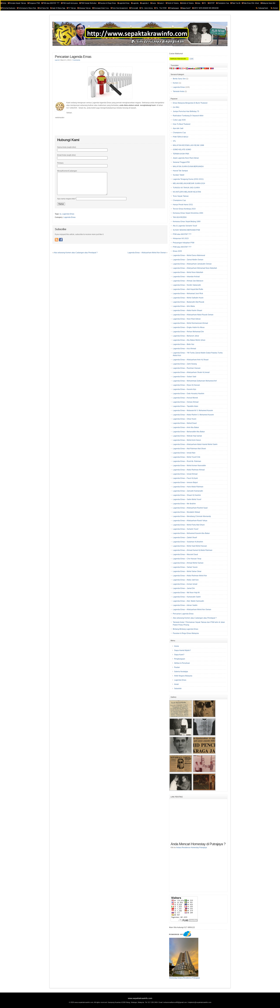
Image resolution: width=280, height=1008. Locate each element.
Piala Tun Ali (236, 3)
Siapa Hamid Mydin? (182, 650)
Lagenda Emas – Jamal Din (184, 588)
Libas (198, 3)
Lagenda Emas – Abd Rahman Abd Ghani (189, 449)
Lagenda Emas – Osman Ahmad (185, 402)
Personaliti (134, 8)
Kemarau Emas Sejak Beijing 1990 (187, 221)
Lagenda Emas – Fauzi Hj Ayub (185, 478)
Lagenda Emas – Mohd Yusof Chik (186, 457)
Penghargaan (174, 8)
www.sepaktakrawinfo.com (140, 998)
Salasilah (178, 688)
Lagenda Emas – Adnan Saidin (185, 605)
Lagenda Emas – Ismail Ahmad (185, 474)
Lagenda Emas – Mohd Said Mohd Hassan (190, 546)
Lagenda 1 (145, 3)
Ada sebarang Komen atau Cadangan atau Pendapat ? (76, 253)
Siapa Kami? (186, 8)
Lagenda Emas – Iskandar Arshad (186, 277)
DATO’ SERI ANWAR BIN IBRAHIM (206, 8)
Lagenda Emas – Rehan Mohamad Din (188, 332)
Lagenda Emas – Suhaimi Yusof (185, 529)
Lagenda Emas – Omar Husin (184, 419)
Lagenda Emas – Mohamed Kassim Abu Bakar (191, 533)
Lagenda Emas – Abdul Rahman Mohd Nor (190, 576)
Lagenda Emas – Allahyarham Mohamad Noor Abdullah (195, 268)
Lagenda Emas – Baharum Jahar (186, 336)
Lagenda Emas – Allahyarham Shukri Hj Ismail (191, 372)
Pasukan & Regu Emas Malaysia (186, 633)
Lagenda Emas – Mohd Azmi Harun (187, 440)
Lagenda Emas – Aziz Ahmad (184, 349)
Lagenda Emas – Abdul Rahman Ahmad (189, 470)
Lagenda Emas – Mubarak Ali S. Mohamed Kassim (193, 410)
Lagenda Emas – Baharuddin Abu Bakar (189, 432)
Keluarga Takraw (85, 8)
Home (4, 3)
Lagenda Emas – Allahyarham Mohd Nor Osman (147, 253)
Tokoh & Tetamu (173, 3)
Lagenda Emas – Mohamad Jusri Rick (188, 293)
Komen (275, 8)
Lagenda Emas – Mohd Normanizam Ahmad (190, 323)
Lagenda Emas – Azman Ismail (185, 584)
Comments (76, 60)
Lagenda (135, 3)
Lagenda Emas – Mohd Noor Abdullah (188, 272)
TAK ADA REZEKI (180, 217)
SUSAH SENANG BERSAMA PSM (186, 230)
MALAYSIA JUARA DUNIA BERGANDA (188, 166)
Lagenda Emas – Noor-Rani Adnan (187, 319)
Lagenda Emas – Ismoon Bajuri (185, 482)
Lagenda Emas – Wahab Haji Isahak (187, 436)
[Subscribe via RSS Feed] (56, 239)
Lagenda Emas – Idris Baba (184, 306)
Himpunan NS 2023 (181, 238)
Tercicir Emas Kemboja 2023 (184, 209)
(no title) (176, 107)
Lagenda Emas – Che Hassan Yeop (187, 559)
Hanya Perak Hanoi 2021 (183, 205)
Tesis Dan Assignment (120, 8)
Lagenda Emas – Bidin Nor (183, 344)
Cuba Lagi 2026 (179, 120)
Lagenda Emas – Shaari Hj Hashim (187, 495)
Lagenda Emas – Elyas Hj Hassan (186, 385)
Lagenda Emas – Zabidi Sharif (185, 537)
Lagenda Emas (124, 3)
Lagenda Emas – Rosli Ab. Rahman (187, 461)
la (60, 214)
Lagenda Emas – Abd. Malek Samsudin (188, 601)
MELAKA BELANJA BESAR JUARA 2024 (189, 183)
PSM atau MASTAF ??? (51, 3)
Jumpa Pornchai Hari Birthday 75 (186, 111)
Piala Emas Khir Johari (251, 3)
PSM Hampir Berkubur (89, 3)
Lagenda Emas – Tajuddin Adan (185, 406)
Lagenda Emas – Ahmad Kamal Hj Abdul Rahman (192, 550)
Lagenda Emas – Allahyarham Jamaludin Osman (192, 264)
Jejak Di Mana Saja (58, 8)
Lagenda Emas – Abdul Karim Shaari (187, 310)
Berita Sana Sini (179, 79)
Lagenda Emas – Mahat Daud (185, 423)
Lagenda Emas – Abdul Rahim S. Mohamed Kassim (193, 415)
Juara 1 (161, 3)
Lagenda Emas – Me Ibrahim (184, 504)
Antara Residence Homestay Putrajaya (191, 847)
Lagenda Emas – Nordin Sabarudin (187, 285)
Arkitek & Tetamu (188, 3)
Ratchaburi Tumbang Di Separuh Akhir (188, 116)
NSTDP (212, 3)
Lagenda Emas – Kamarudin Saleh (187, 597)
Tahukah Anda (178, 91)
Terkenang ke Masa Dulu (27, 8)
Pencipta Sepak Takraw (17, 3)
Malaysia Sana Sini (268, 3)
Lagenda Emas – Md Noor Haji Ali (186, 593)
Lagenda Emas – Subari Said (184, 377)
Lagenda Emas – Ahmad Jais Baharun (188, 281)
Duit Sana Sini (44, 8)
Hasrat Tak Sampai (180, 171)
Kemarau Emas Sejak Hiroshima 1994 (188, 213)
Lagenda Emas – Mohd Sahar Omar (187, 571)
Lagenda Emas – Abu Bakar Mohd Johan (189, 340)
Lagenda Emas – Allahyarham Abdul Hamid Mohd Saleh (195, 444)
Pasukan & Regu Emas (107, 3)
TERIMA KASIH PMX (181, 154)
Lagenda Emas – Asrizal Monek (185, 398)
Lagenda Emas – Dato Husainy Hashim (188, 394)
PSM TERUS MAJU (180, 137)
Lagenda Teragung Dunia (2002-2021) (188, 179)
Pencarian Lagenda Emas (73, 57)
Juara (154, 3)
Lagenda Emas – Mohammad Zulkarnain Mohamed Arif (195, 381)
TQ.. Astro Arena (147, 8)
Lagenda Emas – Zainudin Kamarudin (188, 491)
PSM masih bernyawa (70, 3)
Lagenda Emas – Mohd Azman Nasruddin (189, 466)
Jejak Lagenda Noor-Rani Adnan (186, 158)
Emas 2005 (177, 251)
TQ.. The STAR (161, 8)
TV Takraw (72, 8)
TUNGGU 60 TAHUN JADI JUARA (186, 188)
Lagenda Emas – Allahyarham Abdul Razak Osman (193, 315)
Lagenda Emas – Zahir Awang (185, 364)
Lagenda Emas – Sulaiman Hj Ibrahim (188, 542)
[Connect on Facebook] (61, 239)
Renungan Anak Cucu (101, 8)
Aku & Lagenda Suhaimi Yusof (185, 226)
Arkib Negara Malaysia (183, 676)
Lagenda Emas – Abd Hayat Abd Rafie (188, 289)
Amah (176, 684)
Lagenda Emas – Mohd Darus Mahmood (189, 255)
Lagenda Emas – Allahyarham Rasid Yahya (190, 521)
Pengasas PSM (34, 3)
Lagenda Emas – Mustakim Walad (186, 512)
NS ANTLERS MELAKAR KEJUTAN (187, 192)
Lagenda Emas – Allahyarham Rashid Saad (190, 508)
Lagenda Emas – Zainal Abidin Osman (188, 260)
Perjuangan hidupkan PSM (183, 243)
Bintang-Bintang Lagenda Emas (185, 629)
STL (204, 3)
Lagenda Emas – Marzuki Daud (185, 554)
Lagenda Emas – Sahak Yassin (185, 567)
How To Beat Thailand (181, 124)
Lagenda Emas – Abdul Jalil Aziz (186, 580)
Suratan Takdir (178, 175)
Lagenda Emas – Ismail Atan (184, 453)
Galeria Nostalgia (181, 672)
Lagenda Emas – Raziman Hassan (187, 368)
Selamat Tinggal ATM (181, 162)
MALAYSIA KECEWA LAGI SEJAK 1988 (188, 145)
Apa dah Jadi (178, 128)
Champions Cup (223, 3)
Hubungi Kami (263, 8)
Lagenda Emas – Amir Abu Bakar (186, 427)
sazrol (57, 60)
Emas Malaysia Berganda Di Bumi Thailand (190, 103)
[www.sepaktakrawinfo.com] (140, 46)
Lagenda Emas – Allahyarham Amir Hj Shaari (191, 360)
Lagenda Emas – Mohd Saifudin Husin (188, 298)
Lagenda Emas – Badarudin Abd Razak (188, 302)
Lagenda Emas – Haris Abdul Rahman (188, 487)
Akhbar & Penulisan (182, 663)
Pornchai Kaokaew (8, 8)
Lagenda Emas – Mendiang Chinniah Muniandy (192, 516)
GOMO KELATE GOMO (182, 150)
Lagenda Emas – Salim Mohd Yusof (187, 499)
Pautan (177, 667)
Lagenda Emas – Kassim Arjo (184, 389)
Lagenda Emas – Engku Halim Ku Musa (188, 327)
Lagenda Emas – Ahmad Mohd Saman (188, 563)
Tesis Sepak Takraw (181, 196)
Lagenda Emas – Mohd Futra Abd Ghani (189, 525)
